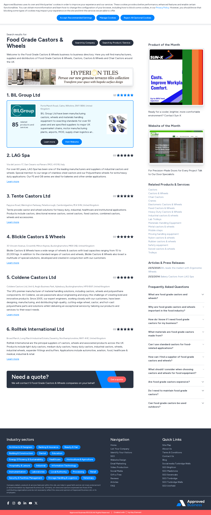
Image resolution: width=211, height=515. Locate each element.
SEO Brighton (169, 467)
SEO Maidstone (170, 471)
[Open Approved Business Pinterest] (19, 503)
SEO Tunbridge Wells (172, 482)
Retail (93, 471)
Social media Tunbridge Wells (176, 463)
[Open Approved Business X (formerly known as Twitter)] (36, 503)
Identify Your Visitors (121, 452)
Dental (42, 453)
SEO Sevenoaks (170, 474)
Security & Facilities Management (25, 478)
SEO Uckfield (168, 485)
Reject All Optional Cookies (137, 17)
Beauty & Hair (71, 447)
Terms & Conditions (172, 452)
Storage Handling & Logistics (62, 478)
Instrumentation (17, 471)
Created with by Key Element (127, 512)
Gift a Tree (115, 474)
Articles (114, 482)
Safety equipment (158, 245)
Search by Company (85, 42)
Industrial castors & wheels (163, 215)
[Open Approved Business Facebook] (8, 503)
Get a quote (117, 379)
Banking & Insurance (48, 447)
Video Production (119, 467)
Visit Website (72, 142)
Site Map (166, 445)
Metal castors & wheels (161, 226)
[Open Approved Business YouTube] (30, 503)
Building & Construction (21, 453)
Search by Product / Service (116, 42)
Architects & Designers (20, 447)
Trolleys (152, 252)
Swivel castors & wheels (161, 248)
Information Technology (64, 465)
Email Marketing (118, 463)
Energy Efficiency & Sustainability (26, 459)
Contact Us (168, 456)
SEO (112, 456)
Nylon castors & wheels (161, 237)
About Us (167, 449)
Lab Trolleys (154, 219)
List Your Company (119, 449)
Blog (164, 460)
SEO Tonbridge (169, 478)
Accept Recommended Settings (76, 17)
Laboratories (38, 471)
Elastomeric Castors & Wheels (165, 204)
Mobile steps (155, 230)
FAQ (112, 485)
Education (57, 453)
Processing (78, 471)
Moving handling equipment (163, 234)
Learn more (49, 142)
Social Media (116, 471)
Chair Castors (156, 197)
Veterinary (88, 478)
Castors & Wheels (158, 193)
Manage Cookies (108, 17)
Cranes (152, 200)
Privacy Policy (162, 7)
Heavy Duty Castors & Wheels (165, 211)
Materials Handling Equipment (164, 222)
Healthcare (54, 459)
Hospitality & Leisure (19, 465)
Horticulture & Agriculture (80, 459)
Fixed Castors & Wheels (161, 208)
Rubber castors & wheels (162, 241)
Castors (152, 189)
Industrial (40, 465)
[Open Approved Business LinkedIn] (24, 503)
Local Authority (59, 471)
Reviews (114, 478)
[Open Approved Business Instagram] (13, 503)
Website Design (118, 460)
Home (113, 445)
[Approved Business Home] (190, 503)
